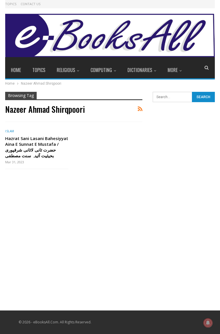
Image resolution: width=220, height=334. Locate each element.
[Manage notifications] (208, 322)
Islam (9, 131)
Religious (66, 70)
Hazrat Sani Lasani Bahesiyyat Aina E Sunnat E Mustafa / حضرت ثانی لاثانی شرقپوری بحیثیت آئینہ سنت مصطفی (36, 146)
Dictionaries (139, 70)
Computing (101, 70)
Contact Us (30, 4)
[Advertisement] (184, 141)
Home (16, 70)
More (173, 70)
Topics (10, 4)
